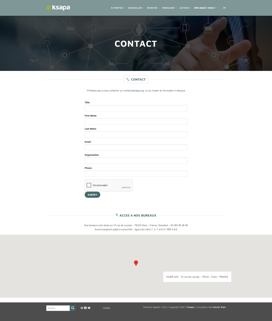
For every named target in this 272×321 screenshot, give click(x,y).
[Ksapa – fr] (58, 8)
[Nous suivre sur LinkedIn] (85, 308)
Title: (87, 102)
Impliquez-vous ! (205, 7)
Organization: (92, 154)
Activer (184, 7)
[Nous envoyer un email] (82, 308)
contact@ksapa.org (134, 90)
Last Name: (91, 128)
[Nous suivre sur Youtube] (89, 308)
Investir (152, 7)
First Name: (91, 115)
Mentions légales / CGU (155, 307)
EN (224, 8)
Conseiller (135, 7)
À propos (117, 7)
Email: (88, 141)
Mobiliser (168, 7)
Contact (106, 308)
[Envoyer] (72, 308)
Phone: (89, 168)
